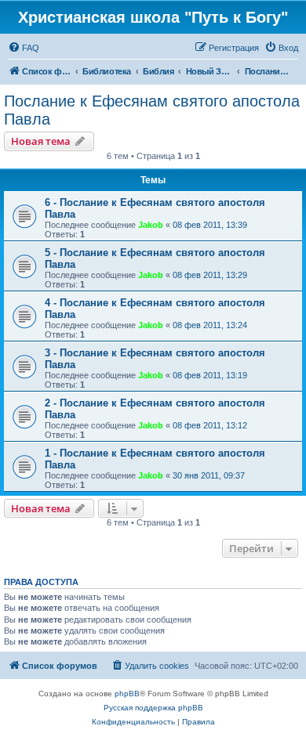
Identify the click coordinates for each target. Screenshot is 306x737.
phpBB (127, 693)
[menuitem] (23, 47)
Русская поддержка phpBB (153, 707)
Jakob (150, 224)
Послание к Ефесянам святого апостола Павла (152, 110)
